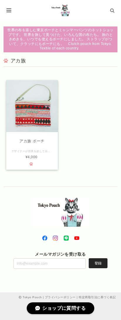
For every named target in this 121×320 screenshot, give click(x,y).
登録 (98, 263)
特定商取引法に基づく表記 (97, 297)
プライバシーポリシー (60, 297)
